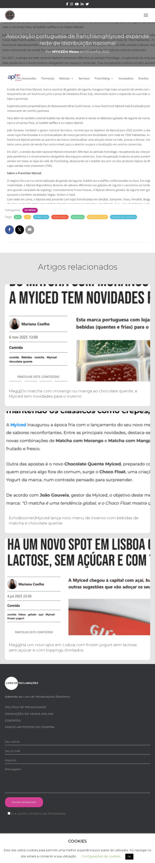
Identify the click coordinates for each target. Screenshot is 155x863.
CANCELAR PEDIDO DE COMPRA (29, 727)
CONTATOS (13, 720)
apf (27, 217)
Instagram (71, 4)
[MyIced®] (11, 15)
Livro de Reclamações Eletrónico (46, 696)
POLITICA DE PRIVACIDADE (25, 707)
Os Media (30, 210)
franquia (77, 217)
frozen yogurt (97, 217)
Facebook (67, 4)
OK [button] (129, 856)
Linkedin (82, 4)
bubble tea (41, 217)
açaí (17, 217)
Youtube (77, 4)
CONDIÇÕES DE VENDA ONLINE (29, 714)
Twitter (87, 4)
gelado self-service (123, 217)
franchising (60, 217)
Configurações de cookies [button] (101, 856)
